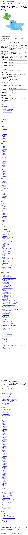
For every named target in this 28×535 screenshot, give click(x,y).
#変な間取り (6, 282)
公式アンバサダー (7, 502)
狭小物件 (5, 270)
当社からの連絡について (9, 518)
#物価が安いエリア (8, 299)
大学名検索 (6, 412)
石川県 (5, 162)
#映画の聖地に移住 (8, 312)
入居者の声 (6, 403)
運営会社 (5, 513)
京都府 (5, 184)
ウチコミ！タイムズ (8, 491)
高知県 (5, 206)
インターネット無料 (8, 241)
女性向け (5, 243)
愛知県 (5, 171)
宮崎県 (5, 220)
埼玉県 (5, 150)
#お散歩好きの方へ (8, 317)
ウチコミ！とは (7, 394)
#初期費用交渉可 (7, 276)
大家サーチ (6, 329)
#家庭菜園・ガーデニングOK (10, 292)
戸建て (5, 254)
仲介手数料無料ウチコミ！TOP (10, 1)
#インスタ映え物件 (8, 293)
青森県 (5, 134)
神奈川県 (5, 147)
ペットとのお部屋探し (8, 402)
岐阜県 (5, 174)
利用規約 (5, 515)
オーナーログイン (7, 112)
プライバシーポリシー (8, 516)
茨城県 (5, 151)
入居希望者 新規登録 (8, 109)
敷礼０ (5, 236)
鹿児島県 (5, 221)
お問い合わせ (6, 508)
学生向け (5, 250)
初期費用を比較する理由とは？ (10, 400)
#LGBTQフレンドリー (8, 319)
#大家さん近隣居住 (8, 288)
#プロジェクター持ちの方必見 (10, 309)
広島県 (5, 194)
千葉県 (5, 149)
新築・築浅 (6, 234)
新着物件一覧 (6, 415)
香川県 (5, 205)
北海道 (5, 129)
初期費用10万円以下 (8, 258)
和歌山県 (5, 188)
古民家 (5, 256)
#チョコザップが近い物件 (9, 300)
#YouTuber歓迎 (6, 306)
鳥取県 (5, 197)
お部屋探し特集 (7, 409)
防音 (4, 264)
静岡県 (5, 173)
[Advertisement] (14, 364)
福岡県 (5, 213)
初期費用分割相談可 (8, 237)
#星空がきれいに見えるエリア (10, 298)
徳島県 (5, 208)
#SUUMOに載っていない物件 (10, 303)
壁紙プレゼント (7, 240)
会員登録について (7, 396)
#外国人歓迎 (6, 275)
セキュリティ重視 (7, 265)
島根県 (5, 196)
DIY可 (4, 268)
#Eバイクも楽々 (7, 307)
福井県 (5, 166)
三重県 (5, 176)
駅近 (4, 246)
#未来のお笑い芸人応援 (9, 283)
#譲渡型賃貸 (6, 315)
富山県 (5, 165)
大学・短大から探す (8, 323)
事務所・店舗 (6, 253)
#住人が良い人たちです (9, 305)
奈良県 (5, 186)
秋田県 (5, 136)
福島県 (5, 141)
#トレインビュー (7, 316)
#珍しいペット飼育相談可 (9, 278)
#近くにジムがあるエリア (9, 295)
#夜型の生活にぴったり (9, 310)
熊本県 (5, 217)
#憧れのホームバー (8, 313)
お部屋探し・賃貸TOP (8, 393)
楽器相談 (5, 263)
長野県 (5, 161)
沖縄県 (5, 226)
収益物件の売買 (7, 493)
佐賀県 (5, 214)
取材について (6, 397)
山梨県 (5, 159)
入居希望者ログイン (8, 110)
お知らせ (5, 496)
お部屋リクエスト (7, 328)
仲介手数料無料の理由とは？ (10, 399)
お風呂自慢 (6, 261)
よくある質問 (6, 507)
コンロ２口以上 (7, 251)
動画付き (5, 257)
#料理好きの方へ (7, 296)
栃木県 (5, 153)
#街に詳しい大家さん (8, 289)
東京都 (5, 146)
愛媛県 (5, 204)
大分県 (5, 218)
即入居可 (5, 260)
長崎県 (5, 216)
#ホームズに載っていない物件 (10, 302)
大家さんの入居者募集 (8, 492)
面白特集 (5, 500)
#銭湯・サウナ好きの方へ (9, 290)
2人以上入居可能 (7, 248)
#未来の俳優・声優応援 (9, 285)
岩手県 (5, 135)
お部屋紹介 (6, 414)
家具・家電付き (7, 267)
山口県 (5, 198)
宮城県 (5, 138)
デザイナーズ (6, 244)
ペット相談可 (6, 231)
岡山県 (5, 193)
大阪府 (5, 181)
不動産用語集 (6, 498)
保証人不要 (6, 238)
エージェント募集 (7, 495)
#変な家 (5, 280)
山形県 (5, 139)
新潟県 (5, 164)
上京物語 (5, 404)
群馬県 (5, 154)
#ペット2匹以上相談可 (8, 279)
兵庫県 (5, 182)
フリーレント (6, 233)
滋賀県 (5, 185)
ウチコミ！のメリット (6, 119)
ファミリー (6, 247)
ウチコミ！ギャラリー (8, 499)
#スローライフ (6, 286)
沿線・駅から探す (7, 321)
